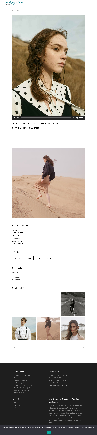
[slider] (81, 117)
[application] (48, 118)
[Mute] (77, 118)
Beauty (17, 258)
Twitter (15, 272)
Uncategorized (17, 244)
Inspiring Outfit (37, 124)
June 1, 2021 (18, 124)
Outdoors (53, 124)
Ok (49, 432)
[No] (95, 430)
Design (28, 258)
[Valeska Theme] (24, 304)
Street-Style (17, 241)
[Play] (15, 118)
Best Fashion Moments (26, 128)
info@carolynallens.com (58, 385)
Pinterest (16, 280)
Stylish (50, 258)
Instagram (16, 277)
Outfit (39, 258)
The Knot (16, 408)
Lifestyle (15, 235)
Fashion (15, 230)
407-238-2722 (54, 383)
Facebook (16, 275)
